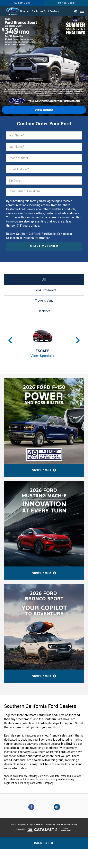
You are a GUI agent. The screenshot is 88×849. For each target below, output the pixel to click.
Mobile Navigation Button (82, 11)
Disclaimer (50, 824)
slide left (6, 66)
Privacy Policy (71, 824)
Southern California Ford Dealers (39, 11)
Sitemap (60, 824)
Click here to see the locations (58, 764)
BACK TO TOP (44, 843)
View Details (41, 470)
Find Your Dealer (66, 2)
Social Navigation (76, 11)
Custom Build (22, 2)
